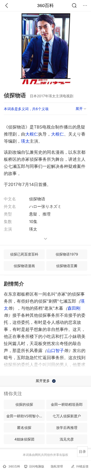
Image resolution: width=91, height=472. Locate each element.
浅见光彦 (67, 439)
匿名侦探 (24, 427)
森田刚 (73, 308)
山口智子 (55, 350)
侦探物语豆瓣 (66, 266)
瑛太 (25, 141)
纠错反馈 (82, 466)
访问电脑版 (36, 466)
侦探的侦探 (24, 404)
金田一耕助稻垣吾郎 (67, 404)
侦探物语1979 (67, 254)
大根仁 (31, 134)
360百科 (45, 5)
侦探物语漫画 (24, 266)
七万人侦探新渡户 (67, 416)
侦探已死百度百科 (24, 254)
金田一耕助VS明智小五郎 (25, 416)
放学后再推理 (66, 427)
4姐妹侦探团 (24, 439)
